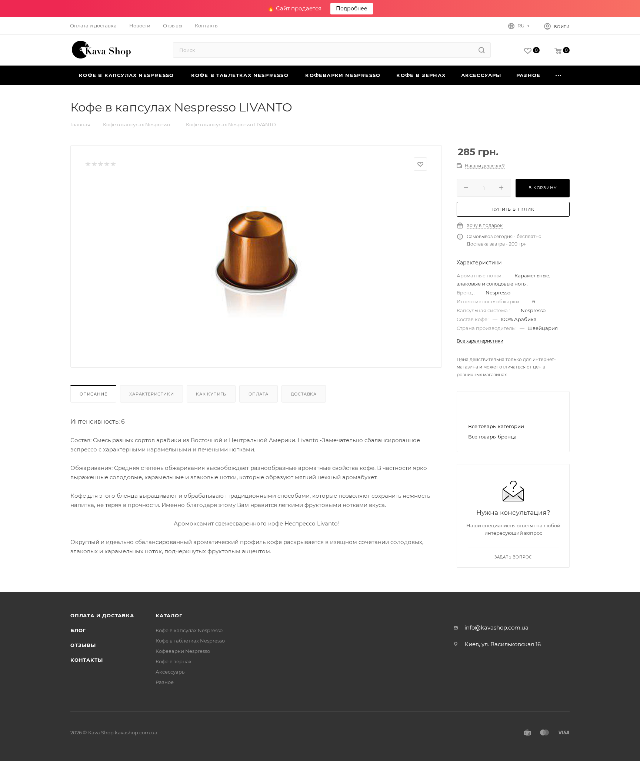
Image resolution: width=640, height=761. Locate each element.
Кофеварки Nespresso (183, 651)
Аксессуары (171, 672)
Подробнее (351, 8)
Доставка (304, 394)
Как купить (211, 394)
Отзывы (83, 645)
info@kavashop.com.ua (496, 627)
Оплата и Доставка (102, 615)
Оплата (259, 394)
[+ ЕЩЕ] (559, 75)
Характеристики (151, 394)
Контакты (86, 660)
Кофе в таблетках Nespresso (190, 641)
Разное (165, 682)
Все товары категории (496, 426)
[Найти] (482, 50)
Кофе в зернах (173, 661)
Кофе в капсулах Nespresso (189, 630)
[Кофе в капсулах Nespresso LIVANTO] (256, 263)
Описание (93, 394)
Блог (78, 630)
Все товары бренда (492, 437)
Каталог (169, 615)
